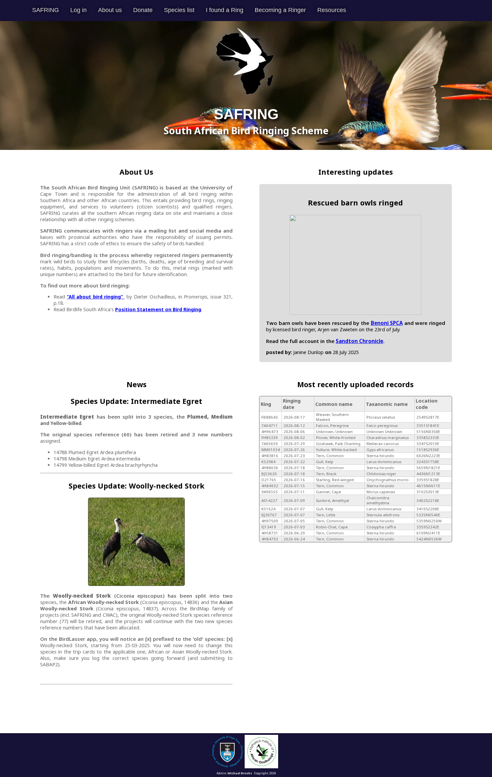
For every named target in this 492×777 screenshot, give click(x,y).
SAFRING (45, 10)
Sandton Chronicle (359, 341)
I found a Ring (224, 10)
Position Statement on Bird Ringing (158, 309)
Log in (78, 10)
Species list (179, 10)
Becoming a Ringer (280, 10)
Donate (143, 10)
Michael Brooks (240, 773)
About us (110, 10)
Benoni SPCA (387, 323)
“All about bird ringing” (96, 296)
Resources (331, 10)
